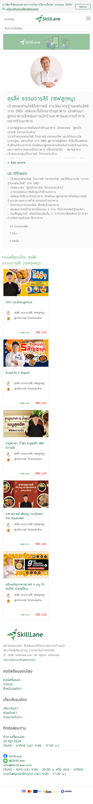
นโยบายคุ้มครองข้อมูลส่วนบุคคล (19, 660)
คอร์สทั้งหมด (12, 680)
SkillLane (15, 756)
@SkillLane (16, 760)
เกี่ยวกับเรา (10, 708)
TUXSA (8, 684)
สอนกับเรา (10, 712)
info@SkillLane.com (17, 765)
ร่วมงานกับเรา (12, 717)
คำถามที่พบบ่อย (14, 736)
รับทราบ (83, 7)
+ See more (16, 162)
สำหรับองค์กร (12, 688)
